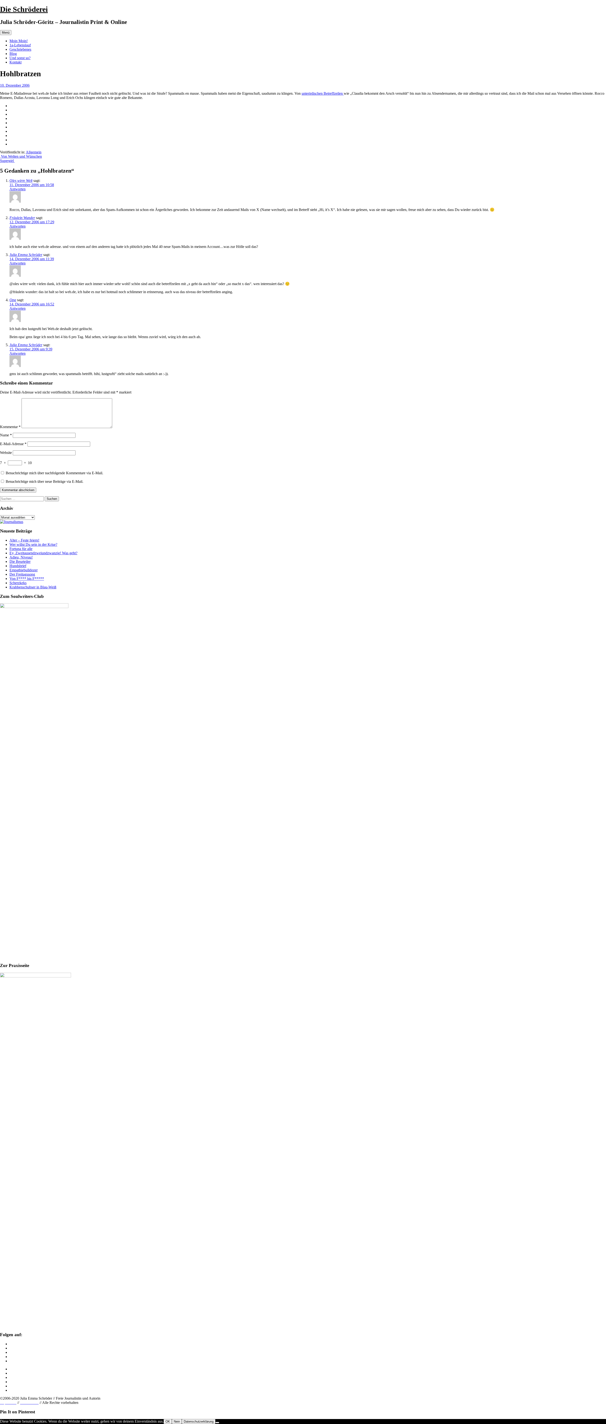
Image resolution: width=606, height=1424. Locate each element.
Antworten (17, 189)
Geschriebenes (20, 49)
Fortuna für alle (20, 549)
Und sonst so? (20, 58)
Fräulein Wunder (22, 218)
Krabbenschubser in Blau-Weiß (32, 587)
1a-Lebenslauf (20, 45)
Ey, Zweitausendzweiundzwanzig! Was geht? (43, 553)
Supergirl (7, 161)
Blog (13, 54)
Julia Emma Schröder (25, 255)
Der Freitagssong (22, 574)
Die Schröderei (24, 9)
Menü (5, 32)
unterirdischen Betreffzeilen (323, 93)
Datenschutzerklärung (199, 1421)
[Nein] (217, 1422)
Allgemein (33, 152)
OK (167, 1421)
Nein (177, 1421)
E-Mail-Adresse (13, 444)
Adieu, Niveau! (21, 557)
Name (6, 435)
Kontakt (15, 62)
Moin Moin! (18, 41)
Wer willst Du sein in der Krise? (33, 544)
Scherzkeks (18, 583)
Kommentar (10, 427)
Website (6, 453)
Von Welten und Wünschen (21, 156)
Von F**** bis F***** (26, 579)
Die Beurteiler (20, 562)
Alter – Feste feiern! (24, 540)
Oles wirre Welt (20, 181)
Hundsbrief (17, 566)
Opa (12, 300)
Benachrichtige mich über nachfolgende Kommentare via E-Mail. (54, 473)
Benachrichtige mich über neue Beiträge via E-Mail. (44, 481)
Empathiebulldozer (23, 570)
